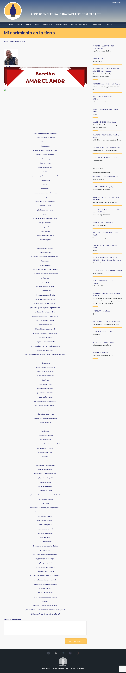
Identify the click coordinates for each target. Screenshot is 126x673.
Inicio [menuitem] (11, 24)
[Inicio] (13, 11)
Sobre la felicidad (98, 286)
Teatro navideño (98, 161)
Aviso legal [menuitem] (46, 668)
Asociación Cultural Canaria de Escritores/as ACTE (66, 14)
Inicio (6, 41)
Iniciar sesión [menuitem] (116, 2)
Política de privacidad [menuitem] (60, 668)
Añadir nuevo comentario (12, 620)
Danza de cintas (98, 168)
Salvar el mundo (98, 273)
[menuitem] (116, 24)
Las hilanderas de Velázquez (102, 172)
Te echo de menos (98, 179)
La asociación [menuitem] (96, 24)
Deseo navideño (98, 263)
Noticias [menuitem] (28, 24)
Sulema (95, 250)
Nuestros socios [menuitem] (61, 24)
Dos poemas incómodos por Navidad (105, 202)
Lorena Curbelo (98, 61)
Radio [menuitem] (37, 24)
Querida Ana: (97, 314)
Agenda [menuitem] (19, 24)
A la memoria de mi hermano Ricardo (105, 150)
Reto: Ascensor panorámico (102, 345)
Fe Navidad (96, 335)
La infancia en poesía (99, 102)
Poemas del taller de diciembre (103, 355)
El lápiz (95, 114)
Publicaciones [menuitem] (47, 24)
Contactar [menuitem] (108, 24)
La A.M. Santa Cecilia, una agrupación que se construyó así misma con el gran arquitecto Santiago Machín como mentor (107, 300)
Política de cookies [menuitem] (77, 668)
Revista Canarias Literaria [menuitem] (79, 24)
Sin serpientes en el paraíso (101, 238)
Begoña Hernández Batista (102, 51)
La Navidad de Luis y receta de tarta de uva (107, 140)
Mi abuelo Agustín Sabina (101, 215)
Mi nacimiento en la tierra (101, 189)
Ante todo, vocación (99, 225)
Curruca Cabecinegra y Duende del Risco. (106, 324)
